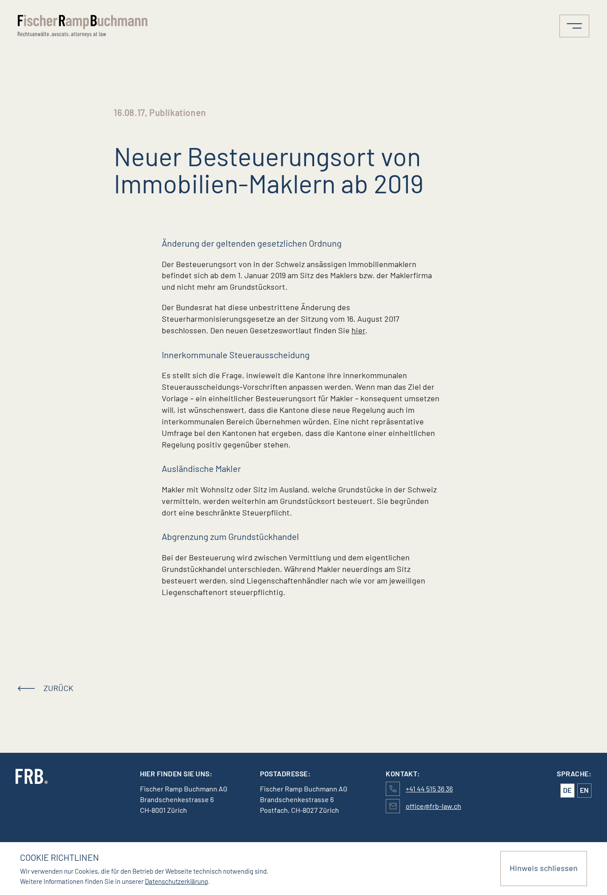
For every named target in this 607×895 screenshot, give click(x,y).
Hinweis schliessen (544, 868)
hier (358, 330)
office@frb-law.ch (433, 806)
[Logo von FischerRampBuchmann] (87, 26)
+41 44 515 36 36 (429, 788)
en (584, 790)
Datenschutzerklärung (176, 881)
